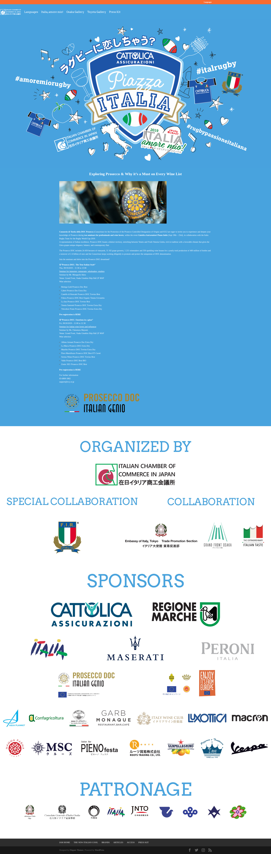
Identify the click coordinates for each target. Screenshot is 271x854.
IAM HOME (64, 842)
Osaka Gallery (75, 11)
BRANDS (106, 842)
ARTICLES (118, 842)
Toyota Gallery (96, 11)
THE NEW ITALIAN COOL (86, 842)
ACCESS (131, 842)
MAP (102, 278)
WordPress (99, 850)
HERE (78, 314)
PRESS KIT (143, 842)
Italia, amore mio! (52, 11)
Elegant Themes (76, 850)
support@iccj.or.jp (66, 382)
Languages (208, 2)
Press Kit (114, 11)
